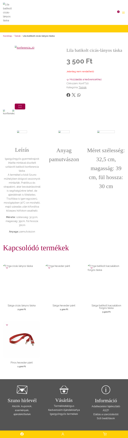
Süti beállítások (106, 418)
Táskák (17, 36)
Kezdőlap (7, 36)
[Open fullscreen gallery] (20, 106)
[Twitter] (74, 95)
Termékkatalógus (64, 405)
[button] (84, 79)
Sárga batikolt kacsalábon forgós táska (106, 306)
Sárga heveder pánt (64, 305)
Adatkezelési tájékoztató (106, 406)
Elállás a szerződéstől (105, 414)
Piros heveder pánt (22, 362)
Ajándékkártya (71, 409)
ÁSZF (106, 410)
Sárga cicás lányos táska (22, 305)
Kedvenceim (55, 409)
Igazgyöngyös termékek (64, 413)
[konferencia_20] (44, 75)
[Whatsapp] (79, 95)
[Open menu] (123, 12)
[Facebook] (68, 95)
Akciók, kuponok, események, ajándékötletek (22, 410)
